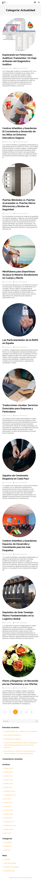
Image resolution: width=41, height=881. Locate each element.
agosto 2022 (8, 829)
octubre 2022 (9, 822)
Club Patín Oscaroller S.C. (13, 735)
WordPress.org (9, 871)
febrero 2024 (8, 783)
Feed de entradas (10, 863)
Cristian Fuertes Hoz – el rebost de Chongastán (20, 731)
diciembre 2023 (9, 791)
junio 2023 (7, 799)
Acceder (7, 859)
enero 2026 (8, 772)
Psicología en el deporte (12, 739)
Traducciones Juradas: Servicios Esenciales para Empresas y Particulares (20, 408)
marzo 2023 (8, 810)
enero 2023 (8, 818)
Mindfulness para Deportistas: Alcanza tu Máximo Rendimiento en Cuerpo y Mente (20, 274)
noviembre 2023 (10, 795)
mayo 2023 (8, 802)
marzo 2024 (8, 780)
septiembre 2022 (10, 825)
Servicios (7, 850)
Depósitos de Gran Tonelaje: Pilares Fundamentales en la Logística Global (18, 615)
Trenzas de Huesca (21, 68)
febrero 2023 (8, 814)
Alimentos (7, 846)
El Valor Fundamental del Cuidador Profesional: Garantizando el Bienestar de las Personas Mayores (20, 745)
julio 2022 (7, 833)
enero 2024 (8, 787)
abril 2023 (7, 806)
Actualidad (8, 842)
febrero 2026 (8, 768)
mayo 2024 (8, 776)
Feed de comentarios (11, 867)
